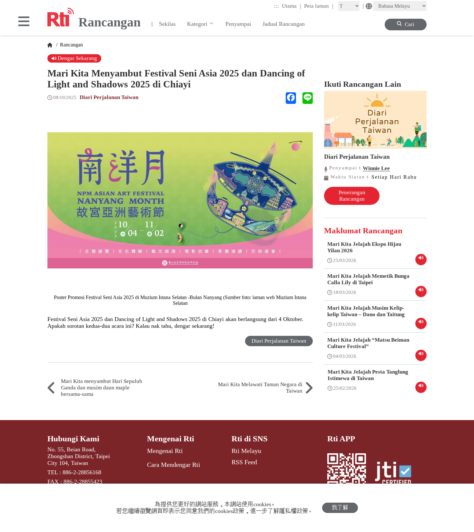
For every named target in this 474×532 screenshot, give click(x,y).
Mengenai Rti (170, 438)
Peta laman (318, 6)
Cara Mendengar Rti (173, 464)
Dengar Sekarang (76, 58)
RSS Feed (244, 462)
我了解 (340, 508)
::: (276, 6)
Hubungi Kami (73, 438)
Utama (291, 6)
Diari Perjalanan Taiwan (109, 97)
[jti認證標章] (397, 474)
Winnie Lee (376, 168)
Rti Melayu (246, 450)
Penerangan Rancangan (352, 195)
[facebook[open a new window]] (291, 98)
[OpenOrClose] (23, 22)
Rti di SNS (250, 438)
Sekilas (167, 24)
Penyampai (238, 24)
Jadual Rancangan (283, 24)
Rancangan (71, 44)
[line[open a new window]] (307, 98)
